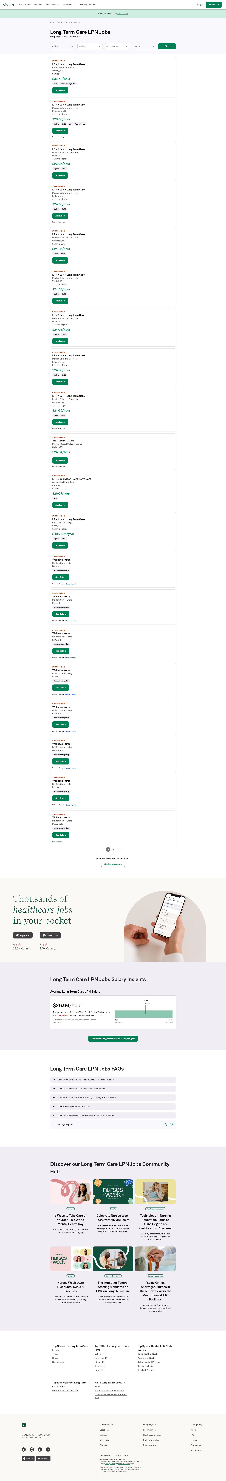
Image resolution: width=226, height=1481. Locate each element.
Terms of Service (124, 1464)
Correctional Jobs (145, 1366)
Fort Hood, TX (101, 1358)
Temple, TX (100, 1366)
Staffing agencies (151, 1440)
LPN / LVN (55, 22)
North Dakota (58, 1362)
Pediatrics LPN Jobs (146, 1358)
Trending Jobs (85, 4)
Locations (38, 4)
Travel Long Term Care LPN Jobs (109, 1390)
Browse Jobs (25, 4)
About (193, 1430)
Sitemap (104, 1445)
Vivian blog (104, 1440)
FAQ (192, 1435)
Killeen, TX (99, 1362)
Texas (55, 1354)
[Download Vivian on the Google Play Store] (50, 935)
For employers (149, 1430)
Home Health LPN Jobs (148, 1354)
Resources (67, 4)
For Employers (53, 4)
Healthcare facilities (152, 1435)
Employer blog (149, 1445)
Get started (122, 13)
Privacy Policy (110, 1464)
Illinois (55, 1358)
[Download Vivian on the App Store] (23, 935)
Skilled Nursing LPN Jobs (148, 1362)
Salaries (103, 1435)
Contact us (196, 1445)
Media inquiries (197, 1450)
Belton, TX (99, 1354)
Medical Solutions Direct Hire (65, 1390)
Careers (194, 1440)
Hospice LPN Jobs (145, 1370)
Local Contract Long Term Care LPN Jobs (111, 1396)
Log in (200, 4)
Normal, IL (99, 1370)
